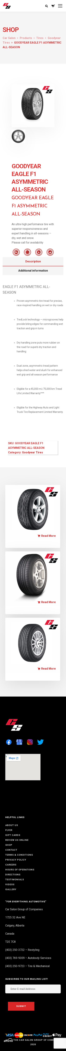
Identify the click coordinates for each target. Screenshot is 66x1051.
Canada (9, 933)
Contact (11, 850)
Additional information (33, 270)
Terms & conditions (19, 854)
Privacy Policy (15, 859)
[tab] (33, 261)
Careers (10, 864)
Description (33, 261)
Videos (9, 884)
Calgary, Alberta (14, 925)
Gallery (10, 889)
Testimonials (14, 879)
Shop (8, 845)
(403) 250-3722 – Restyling (22, 950)
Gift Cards (12, 835)
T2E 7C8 (10, 941)
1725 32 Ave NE (15, 917)
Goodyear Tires (32, 452)
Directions (12, 874)
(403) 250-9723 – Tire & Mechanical (27, 966)
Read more (48, 535)
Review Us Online (17, 840)
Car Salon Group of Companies (24, 909)
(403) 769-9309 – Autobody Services (28, 958)
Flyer (8, 830)
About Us (11, 825)
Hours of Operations (19, 869)
